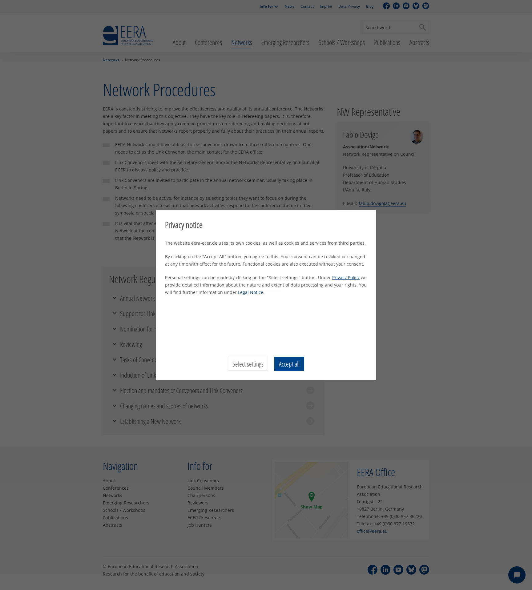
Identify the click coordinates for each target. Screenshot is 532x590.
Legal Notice (250, 292)
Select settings (248, 363)
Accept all (289, 363)
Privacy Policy (346, 277)
